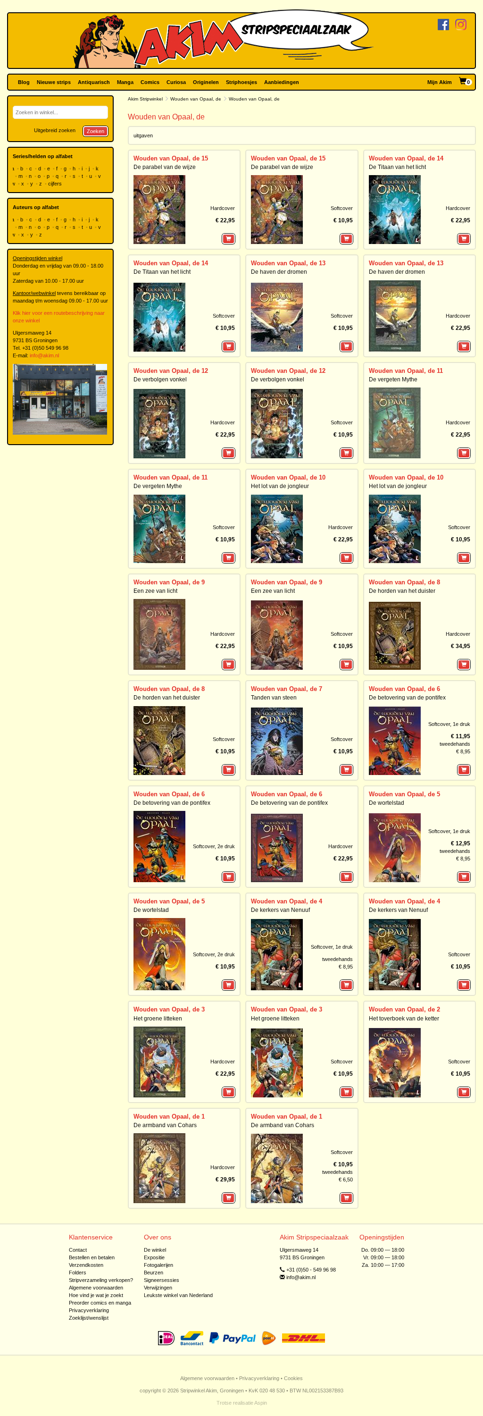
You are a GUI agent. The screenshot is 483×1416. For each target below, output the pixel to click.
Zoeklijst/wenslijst (88, 1318)
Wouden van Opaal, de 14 (406, 158)
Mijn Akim (439, 82)
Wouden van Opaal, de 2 (404, 1009)
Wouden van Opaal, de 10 (288, 477)
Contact (78, 1250)
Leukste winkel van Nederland (178, 1295)
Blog (24, 82)
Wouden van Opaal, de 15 (170, 158)
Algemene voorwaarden (96, 1287)
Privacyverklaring (89, 1310)
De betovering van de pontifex (407, 697)
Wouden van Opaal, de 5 (404, 794)
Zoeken (95, 131)
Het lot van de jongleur (280, 486)
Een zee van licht (155, 591)
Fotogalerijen (158, 1265)
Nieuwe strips (54, 82)
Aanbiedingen (281, 82)
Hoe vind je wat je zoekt (96, 1295)
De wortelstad (386, 803)
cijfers (56, 183)
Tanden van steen (274, 697)
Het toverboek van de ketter (404, 1018)
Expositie (154, 1257)
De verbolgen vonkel (160, 379)
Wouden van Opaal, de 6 (404, 688)
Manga (125, 82)
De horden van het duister (402, 591)
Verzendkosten (86, 1265)
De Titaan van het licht (397, 167)
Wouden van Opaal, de (195, 98)
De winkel (155, 1250)
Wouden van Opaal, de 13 (288, 263)
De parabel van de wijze (164, 167)
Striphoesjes (241, 82)
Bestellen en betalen (92, 1257)
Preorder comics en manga (100, 1303)
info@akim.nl (44, 355)
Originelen (206, 82)
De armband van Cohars (165, 1125)
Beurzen (153, 1272)
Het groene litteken (157, 1018)
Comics (150, 82)
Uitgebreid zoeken (54, 130)
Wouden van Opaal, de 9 (169, 582)
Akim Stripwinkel (145, 98)
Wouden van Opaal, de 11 (406, 370)
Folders (77, 1272)
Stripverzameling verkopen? (101, 1280)
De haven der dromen (279, 272)
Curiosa (176, 82)
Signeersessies (161, 1280)
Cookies (293, 1378)
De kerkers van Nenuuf (280, 910)
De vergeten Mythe (393, 379)
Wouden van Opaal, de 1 (169, 1116)
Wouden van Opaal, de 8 (404, 582)
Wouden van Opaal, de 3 (169, 1009)
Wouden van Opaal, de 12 (170, 370)
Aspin (260, 1403)
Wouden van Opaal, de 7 (286, 688)
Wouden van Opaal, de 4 (286, 901)
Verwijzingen (158, 1287)
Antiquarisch (94, 82)
